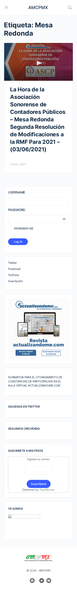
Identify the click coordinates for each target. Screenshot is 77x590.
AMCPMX (38, 7)
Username (16, 192)
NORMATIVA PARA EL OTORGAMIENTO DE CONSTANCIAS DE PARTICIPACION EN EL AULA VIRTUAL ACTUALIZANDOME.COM (35, 381)
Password (16, 210)
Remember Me (23, 228)
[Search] (69, 7)
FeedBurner (47, 489)
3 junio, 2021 (18, 164)
